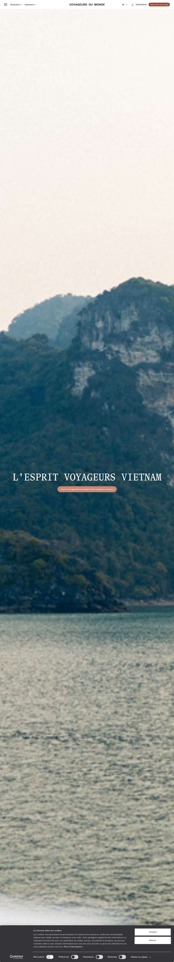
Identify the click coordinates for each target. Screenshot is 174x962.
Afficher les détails (139, 957)
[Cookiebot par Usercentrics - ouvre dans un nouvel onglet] (16, 957)
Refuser (152, 940)
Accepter (153, 932)
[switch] (74, 957)
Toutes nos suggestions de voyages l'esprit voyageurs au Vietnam (87, 489)
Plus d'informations (73, 947)
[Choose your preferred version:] (124, 4)
